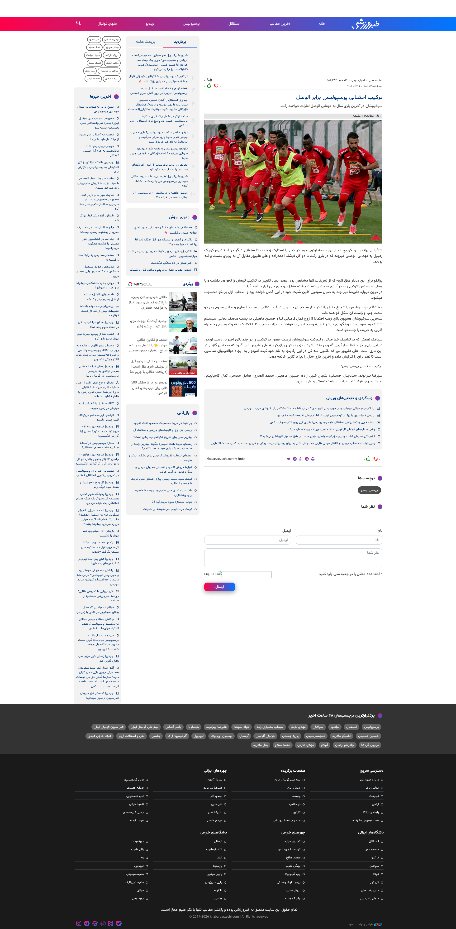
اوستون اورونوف (221, 736)
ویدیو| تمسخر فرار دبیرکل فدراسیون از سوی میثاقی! (99, 695)
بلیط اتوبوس (112, 79)
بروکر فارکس (112, 55)
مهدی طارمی (305, 745)
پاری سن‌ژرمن (213, 882)
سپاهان (318, 727)
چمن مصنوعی (111, 39)
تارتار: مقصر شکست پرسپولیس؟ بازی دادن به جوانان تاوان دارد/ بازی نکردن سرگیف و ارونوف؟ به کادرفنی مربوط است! (159, 137)
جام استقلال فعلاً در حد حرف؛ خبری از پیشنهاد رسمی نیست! (97, 229)
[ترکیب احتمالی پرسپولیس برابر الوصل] (293, 181)
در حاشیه (294, 804)
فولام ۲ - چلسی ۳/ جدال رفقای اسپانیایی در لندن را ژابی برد (97, 609)
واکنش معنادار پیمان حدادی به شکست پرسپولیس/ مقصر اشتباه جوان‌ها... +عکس (99, 624)
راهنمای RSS (371, 812)
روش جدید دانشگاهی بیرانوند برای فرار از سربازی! (97, 285)
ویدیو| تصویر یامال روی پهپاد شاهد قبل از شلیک (160, 270)
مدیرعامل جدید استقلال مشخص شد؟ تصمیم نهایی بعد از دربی (97, 271)
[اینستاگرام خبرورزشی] (79, 924)
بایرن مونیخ (214, 874)
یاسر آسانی (173, 727)
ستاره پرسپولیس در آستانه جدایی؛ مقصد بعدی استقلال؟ (99, 445)
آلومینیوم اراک (177, 736)
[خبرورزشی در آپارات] (95, 924)
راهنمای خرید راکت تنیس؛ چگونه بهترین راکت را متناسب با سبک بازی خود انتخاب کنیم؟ (161, 446)
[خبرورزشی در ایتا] (111, 924)
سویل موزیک (93, 55)
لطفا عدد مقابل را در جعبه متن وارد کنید (350, 574)
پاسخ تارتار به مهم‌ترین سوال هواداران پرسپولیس (98, 109)
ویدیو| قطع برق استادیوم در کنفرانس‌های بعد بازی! (98, 561)
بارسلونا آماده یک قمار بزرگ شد (99, 218)
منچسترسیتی (315, 736)
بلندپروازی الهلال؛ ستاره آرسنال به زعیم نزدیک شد (101, 296)
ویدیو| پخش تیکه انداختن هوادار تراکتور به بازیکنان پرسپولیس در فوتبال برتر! (99, 371)
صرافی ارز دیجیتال (109, 71)
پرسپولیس (191, 23)
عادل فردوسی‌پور (134, 780)
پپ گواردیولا (292, 874)
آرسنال (244, 736)
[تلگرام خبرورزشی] (87, 924)
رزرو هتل (90, 71)
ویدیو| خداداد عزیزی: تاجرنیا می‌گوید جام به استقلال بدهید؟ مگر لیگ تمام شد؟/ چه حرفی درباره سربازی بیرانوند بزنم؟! (98, 517)
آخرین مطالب (280, 23)
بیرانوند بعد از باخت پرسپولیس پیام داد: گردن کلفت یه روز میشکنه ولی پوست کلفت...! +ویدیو (98, 642)
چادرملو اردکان (344, 745)
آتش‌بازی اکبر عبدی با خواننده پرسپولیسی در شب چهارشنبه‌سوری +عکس (162, 253)
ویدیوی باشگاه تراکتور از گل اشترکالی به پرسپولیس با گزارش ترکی (98, 167)
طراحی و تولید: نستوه (360, 924)
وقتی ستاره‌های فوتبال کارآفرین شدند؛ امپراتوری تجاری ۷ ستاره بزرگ (332, 429)
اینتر (219, 858)
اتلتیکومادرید (213, 850)
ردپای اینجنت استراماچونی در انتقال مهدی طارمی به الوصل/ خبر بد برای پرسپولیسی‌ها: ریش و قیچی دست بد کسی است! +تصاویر (293, 443)
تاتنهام (218, 890)
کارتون (296, 812)
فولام (324, 745)
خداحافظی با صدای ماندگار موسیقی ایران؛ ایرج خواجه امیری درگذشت (165, 230)
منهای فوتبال (107, 23)
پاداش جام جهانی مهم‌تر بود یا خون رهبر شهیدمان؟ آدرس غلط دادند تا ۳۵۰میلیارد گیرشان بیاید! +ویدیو (309, 408)
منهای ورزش (179, 217)
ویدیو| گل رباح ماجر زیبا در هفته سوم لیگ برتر (99, 484)
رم (142, 858)
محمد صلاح (282, 745)
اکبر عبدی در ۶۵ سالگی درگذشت (171, 263)
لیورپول (199, 736)
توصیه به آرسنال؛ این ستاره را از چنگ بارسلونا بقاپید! (98, 137)
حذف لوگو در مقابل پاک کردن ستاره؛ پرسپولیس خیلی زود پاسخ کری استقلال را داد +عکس (159, 121)
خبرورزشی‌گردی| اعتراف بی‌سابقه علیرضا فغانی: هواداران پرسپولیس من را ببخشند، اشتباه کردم (159, 181)
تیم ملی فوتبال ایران (144, 727)
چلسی (156, 736)
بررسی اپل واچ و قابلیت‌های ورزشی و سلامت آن (162, 430)
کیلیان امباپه (292, 841)
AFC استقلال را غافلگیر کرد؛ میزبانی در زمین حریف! (99, 406)
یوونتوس (138, 898)
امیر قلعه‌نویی (135, 796)
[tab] (180, 43)
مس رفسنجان (370, 890)
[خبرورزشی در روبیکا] (103, 924)
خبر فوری (94, 39)
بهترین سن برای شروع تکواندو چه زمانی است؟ (162, 437)
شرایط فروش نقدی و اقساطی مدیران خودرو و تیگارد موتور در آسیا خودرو (163, 469)
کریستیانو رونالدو (289, 850)
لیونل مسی (293, 890)
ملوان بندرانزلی (369, 898)
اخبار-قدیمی (358, 80)
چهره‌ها (296, 796)
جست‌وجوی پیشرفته (365, 821)
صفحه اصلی (375, 80)
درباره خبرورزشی (369, 780)
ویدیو (150, 23)
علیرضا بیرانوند (216, 727)
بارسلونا (193, 727)
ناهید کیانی (136, 804)
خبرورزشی (366, 24)
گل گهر (374, 882)
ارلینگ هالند (292, 898)
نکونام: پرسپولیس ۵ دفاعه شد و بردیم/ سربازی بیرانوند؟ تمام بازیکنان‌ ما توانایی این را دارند (159, 153)
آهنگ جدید (94, 47)
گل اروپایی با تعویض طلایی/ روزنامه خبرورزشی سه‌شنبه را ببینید (98, 596)
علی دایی (216, 804)
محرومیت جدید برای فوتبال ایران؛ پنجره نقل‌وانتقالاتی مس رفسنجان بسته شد (99, 123)
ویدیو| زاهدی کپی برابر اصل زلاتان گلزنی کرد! (98, 658)
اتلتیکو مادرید (341, 736)
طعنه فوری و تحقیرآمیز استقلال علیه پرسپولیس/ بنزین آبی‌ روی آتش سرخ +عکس (322, 422)
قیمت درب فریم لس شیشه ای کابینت (167, 509)
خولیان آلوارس (265, 736)
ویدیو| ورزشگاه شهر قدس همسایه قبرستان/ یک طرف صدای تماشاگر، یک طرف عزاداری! (97, 499)
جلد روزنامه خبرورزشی (286, 821)
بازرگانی (183, 413)
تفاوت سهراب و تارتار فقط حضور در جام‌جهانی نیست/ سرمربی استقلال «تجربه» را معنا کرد (99, 202)
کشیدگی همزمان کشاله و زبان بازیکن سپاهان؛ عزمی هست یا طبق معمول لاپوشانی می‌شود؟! (317, 436)
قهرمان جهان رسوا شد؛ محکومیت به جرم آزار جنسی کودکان (101, 151)
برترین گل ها (370, 745)
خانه (322, 23)
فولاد (376, 874)
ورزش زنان (293, 788)
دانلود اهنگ (112, 63)
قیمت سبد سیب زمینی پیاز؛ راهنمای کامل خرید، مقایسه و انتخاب (161, 481)
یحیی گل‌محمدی (133, 812)
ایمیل (286, 530)
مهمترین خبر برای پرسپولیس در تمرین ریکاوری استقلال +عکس (97, 473)
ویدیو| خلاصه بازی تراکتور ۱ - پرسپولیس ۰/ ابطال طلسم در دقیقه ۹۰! (160, 195)
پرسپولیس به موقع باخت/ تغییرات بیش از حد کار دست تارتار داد (99, 311)
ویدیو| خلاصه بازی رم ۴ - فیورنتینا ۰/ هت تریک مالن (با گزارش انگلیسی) (99, 431)
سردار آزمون (215, 780)
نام (380, 530)
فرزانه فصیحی (135, 788)
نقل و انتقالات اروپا (131, 736)
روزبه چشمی (290, 736)
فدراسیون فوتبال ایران (109, 727)
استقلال (234, 23)
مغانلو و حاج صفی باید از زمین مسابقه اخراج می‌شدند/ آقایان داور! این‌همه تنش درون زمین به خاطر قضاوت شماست (97, 390)
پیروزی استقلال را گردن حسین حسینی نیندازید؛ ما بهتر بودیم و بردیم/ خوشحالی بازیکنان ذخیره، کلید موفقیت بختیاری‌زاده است (158, 104)
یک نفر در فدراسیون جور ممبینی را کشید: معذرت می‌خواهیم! (100, 243)
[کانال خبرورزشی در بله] (119, 924)
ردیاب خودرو (112, 47)
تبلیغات (374, 796)
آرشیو (375, 804)
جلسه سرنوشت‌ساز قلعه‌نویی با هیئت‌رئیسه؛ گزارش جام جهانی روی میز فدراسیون (98, 183)
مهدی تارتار (298, 727)
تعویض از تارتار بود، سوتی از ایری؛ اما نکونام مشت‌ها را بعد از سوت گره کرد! (160, 167)
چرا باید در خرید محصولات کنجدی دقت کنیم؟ (163, 423)
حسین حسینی (368, 736)
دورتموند (138, 841)
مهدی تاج (216, 796)
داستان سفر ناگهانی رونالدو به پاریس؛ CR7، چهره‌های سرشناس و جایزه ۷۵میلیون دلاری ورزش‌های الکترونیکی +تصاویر (97, 353)
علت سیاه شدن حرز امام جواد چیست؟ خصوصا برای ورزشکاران (163, 492)
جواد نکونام (241, 727)
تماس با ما (372, 788)
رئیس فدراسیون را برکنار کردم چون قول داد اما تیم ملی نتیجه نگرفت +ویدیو (325, 415)
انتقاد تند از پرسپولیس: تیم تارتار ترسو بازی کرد (98, 336)
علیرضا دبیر (215, 812)
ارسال (219, 586)
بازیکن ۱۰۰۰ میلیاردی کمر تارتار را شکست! (101, 533)
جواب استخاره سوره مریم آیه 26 (172, 502)
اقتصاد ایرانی (93, 79)
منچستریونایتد (134, 882)
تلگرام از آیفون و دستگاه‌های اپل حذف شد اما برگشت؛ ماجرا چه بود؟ (166, 242)
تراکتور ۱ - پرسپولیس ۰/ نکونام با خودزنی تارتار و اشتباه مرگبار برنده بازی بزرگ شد (158, 79)
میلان (140, 890)
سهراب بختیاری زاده (270, 727)
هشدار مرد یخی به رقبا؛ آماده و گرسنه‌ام (98, 257)
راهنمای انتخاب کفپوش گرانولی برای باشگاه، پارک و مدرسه (160, 458)
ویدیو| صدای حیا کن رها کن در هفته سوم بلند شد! (98, 324)
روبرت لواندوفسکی (288, 882)
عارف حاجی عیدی (99, 736)
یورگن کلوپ (292, 866)
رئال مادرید (260, 745)
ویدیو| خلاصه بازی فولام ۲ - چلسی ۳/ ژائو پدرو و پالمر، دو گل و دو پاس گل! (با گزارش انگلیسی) (97, 459)
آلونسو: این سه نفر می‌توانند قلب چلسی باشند (98, 417)
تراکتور (335, 727)
